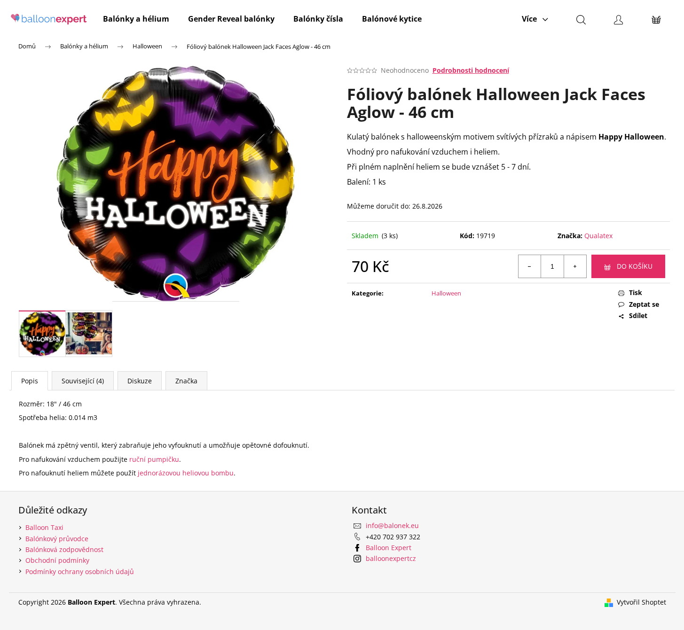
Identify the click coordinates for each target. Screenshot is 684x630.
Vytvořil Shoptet (641, 602)
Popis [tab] (29, 380)
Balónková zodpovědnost (64, 549)
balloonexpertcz (391, 558)
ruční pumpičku (154, 459)
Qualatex (598, 235)
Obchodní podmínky (57, 560)
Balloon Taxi (44, 527)
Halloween (446, 293)
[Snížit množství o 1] (530, 266)
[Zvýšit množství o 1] (575, 266)
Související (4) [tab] (83, 380)
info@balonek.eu (392, 525)
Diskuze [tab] (139, 380)
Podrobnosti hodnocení (470, 70)
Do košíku (635, 266)
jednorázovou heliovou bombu (186, 472)
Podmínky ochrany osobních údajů (79, 571)
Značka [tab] (186, 380)
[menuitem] (136, 19)
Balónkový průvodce (56, 538)
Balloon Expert (388, 547)
